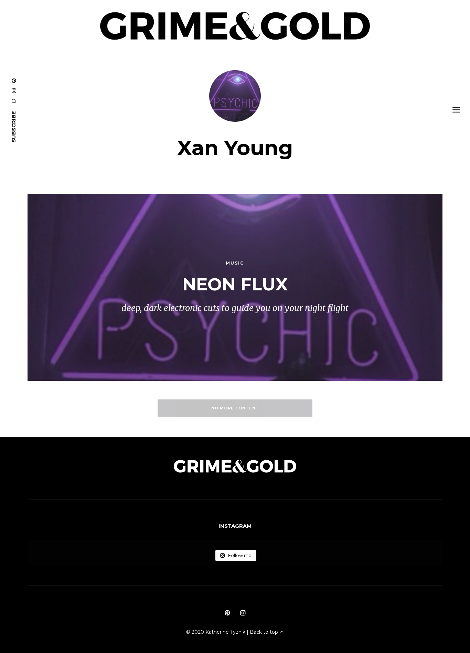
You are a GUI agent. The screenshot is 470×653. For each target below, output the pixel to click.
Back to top (264, 632)
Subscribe (13, 126)
